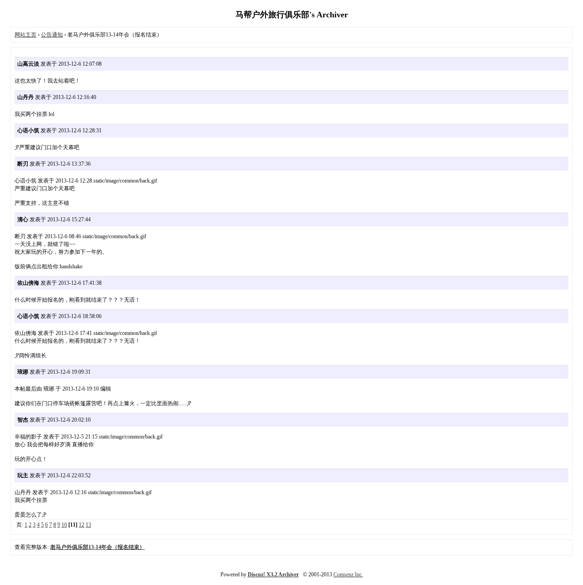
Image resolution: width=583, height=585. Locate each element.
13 (88, 525)
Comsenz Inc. (348, 574)
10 (64, 525)
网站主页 (25, 34)
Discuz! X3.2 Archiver (273, 574)
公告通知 (52, 34)
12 (81, 525)
